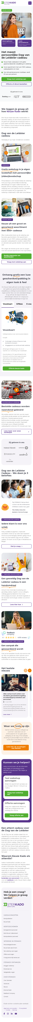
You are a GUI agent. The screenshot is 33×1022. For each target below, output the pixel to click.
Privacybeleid (23, 1008)
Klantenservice (8, 969)
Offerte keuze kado (16, 368)
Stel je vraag (16, 546)
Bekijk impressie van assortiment (12, 256)
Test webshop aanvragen (11, 951)
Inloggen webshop (9, 965)
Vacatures (6, 983)
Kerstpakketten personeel (11, 936)
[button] (30, 3)
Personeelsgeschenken (10, 944)
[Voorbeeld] (4, 1014)
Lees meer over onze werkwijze (12, 431)
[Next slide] (27, 153)
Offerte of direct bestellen (16, 84)
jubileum (11, 880)
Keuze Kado (14, 111)
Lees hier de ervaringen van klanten (16, 747)
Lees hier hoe (15, 604)
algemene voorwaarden (10, 1008)
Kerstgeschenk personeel (10, 930)
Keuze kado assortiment (10, 948)
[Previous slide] (6, 153)
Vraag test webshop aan (16, 79)
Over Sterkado (8, 980)
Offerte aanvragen (9, 954)
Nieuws (6, 987)
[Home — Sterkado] (8, 3)
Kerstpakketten (8, 918)
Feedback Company (9, 993)
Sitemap (14, 1010)
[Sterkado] (14, 905)
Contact (6, 996)
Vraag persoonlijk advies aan (12, 957)
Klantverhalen (8, 990)
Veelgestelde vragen (9, 972)
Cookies (8, 1010)
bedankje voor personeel (10, 878)
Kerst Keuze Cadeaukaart (11, 933)
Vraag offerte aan (16, 815)
